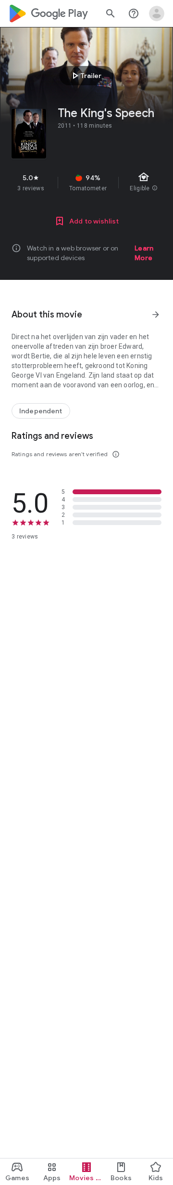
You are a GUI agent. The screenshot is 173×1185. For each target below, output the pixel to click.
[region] (86, 182)
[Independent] (41, 411)
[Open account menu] (156, 13)
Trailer (85, 75)
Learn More (144, 253)
